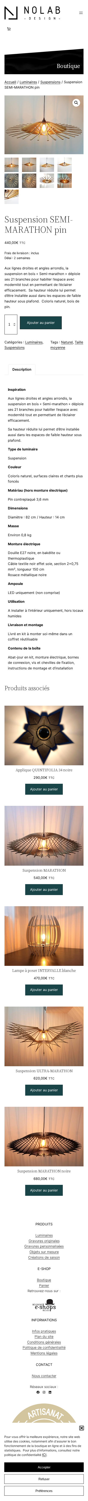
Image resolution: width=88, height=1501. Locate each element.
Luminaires (28, 82)
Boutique (44, 1280)
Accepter (44, 1467)
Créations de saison (44, 1257)
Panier (44, 1285)
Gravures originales (44, 1241)
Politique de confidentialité (44, 1347)
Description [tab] (21, 369)
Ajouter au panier (41, 322)
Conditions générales (44, 1342)
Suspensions (50, 82)
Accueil (10, 82)
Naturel (67, 342)
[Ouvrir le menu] (81, 12)
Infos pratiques (44, 1331)
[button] (81, 1428)
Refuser (44, 1479)
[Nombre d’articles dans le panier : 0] (8, 29)
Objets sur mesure (44, 1252)
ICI (44, 1455)
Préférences (44, 1491)
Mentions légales (44, 1353)
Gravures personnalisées (44, 1246)
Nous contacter (44, 1376)
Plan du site (44, 1336)
